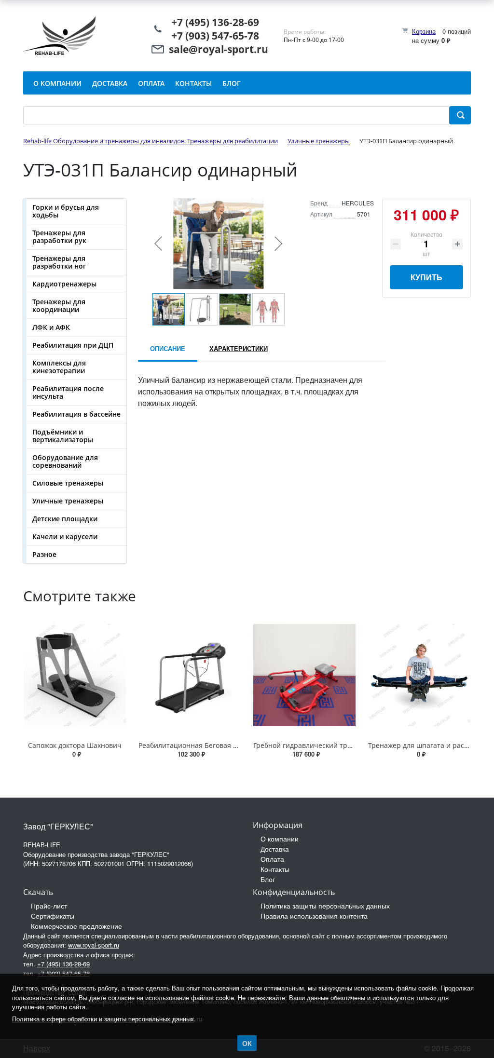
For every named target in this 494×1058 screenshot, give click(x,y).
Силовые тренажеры (67, 483)
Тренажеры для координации (58, 305)
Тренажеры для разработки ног (59, 262)
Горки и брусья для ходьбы (65, 211)
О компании (280, 838)
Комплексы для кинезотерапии (59, 366)
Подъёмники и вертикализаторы (62, 435)
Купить (426, 277)
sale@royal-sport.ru (218, 49)
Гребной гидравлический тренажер (312, 745)
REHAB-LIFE (41, 844)
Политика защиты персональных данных (325, 905)
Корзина (424, 31)
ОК (247, 1043)
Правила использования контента (314, 916)
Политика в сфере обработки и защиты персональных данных (103, 1018)
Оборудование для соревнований (65, 461)
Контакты (275, 869)
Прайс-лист (49, 905)
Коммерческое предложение (76, 926)
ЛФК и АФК (51, 327)
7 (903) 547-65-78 (218, 35)
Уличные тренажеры (67, 500)
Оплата (272, 859)
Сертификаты (52, 916)
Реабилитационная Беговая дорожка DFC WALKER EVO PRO (236, 745)
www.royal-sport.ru (93, 944)
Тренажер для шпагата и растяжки (426, 745)
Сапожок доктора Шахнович (75, 745)
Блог (268, 879)
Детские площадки (64, 518)
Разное (44, 554)
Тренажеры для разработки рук (59, 236)
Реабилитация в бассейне (76, 414)
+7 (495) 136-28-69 (215, 22)
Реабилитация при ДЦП (72, 345)
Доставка (275, 849)
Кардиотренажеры (64, 283)
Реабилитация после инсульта (68, 392)
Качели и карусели (64, 536)
